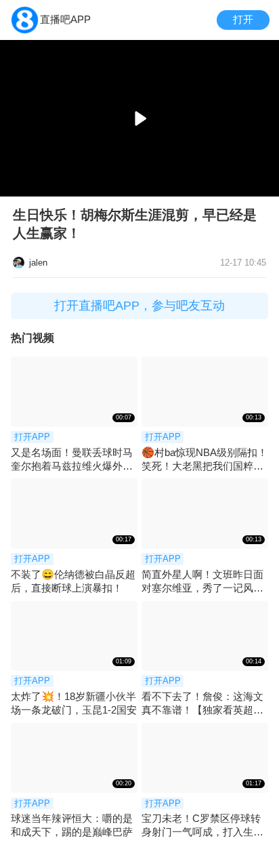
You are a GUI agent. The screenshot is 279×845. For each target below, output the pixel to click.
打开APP (32, 437)
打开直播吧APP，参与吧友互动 (139, 305)
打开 (243, 19)
